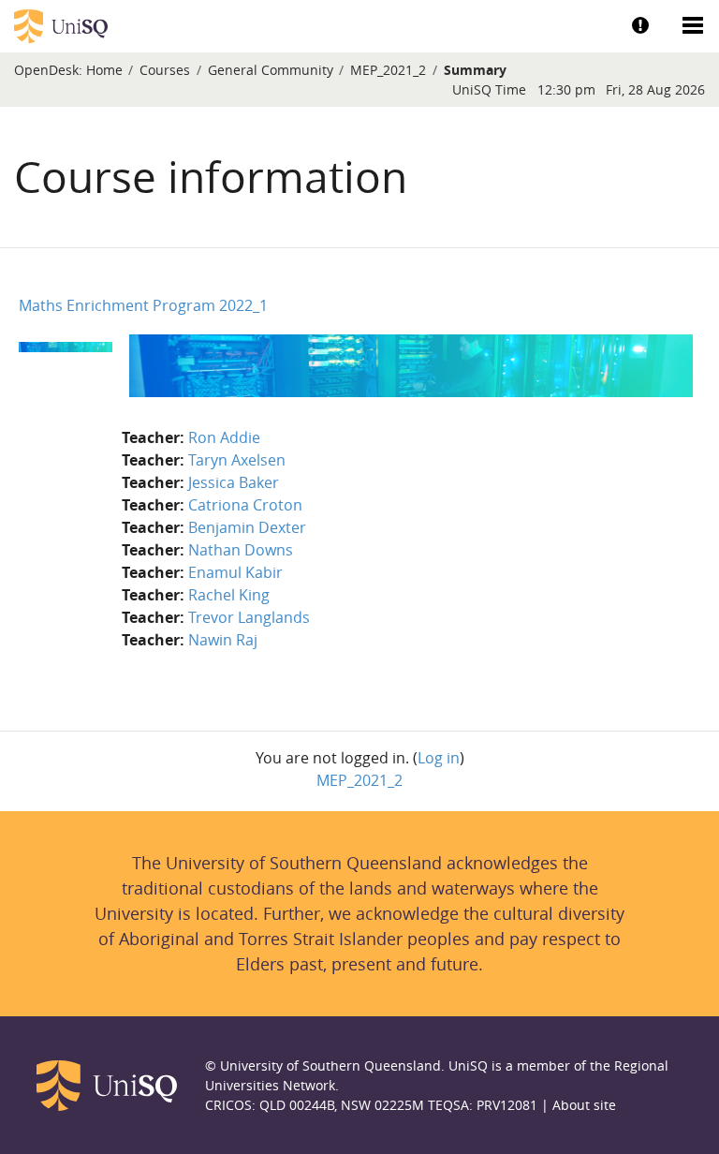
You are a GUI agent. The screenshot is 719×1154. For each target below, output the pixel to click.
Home (104, 70)
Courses (164, 70)
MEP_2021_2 (388, 70)
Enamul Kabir (235, 572)
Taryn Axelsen (237, 460)
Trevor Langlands (249, 617)
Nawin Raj (222, 639)
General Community (270, 70)
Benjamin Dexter (247, 527)
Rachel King (229, 594)
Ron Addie (224, 437)
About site (584, 1105)
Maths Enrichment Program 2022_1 (143, 305)
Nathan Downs (240, 550)
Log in (439, 757)
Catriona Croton (245, 505)
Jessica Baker (233, 482)
